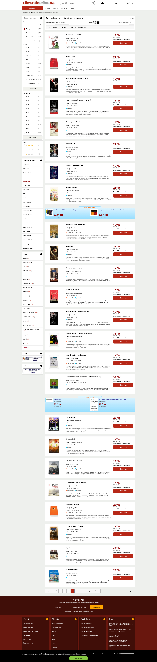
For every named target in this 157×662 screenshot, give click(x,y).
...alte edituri (26, 347)
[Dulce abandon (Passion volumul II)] (54, 324)
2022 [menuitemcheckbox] (33, 112)
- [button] (41, 18)
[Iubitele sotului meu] (54, 517)
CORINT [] (26, 279)
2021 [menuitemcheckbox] (33, 116)
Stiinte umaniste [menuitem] (27, 235)
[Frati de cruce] (54, 430)
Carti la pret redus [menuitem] (27, 173)
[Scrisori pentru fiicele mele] (54, 135)
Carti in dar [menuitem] (25, 168)
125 (85, 591)
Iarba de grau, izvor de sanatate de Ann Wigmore (119, 646)
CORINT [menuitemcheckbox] (33, 67)
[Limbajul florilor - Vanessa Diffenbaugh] (54, 346)
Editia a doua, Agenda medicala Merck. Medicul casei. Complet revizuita (119, 641)
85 (77, 591)
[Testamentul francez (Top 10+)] (54, 496)
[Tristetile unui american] (54, 474)
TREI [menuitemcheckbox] (33, 59)
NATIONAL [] (27, 271)
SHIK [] (26, 321)
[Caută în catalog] (93, 3)
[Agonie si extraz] (54, 561)
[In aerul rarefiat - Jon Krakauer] (54, 368)
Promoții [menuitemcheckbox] (33, 33)
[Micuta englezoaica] (54, 303)
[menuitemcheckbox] (33, 145)
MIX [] (25, 335)
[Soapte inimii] (54, 452)
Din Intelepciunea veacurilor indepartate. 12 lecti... (113, 399)
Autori (53, 643)
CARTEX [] (27, 291)
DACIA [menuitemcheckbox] (33, 47)
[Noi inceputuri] (54, 157)
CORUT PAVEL (26, 308)
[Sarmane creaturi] (54, 583)
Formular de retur (56, 627)
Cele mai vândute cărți (86, 623)
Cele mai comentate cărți (87, 627)
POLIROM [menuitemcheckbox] (33, 63)
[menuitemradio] (94, 22)
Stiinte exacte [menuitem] (26, 231)
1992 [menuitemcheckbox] (33, 128)
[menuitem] (32, 8)
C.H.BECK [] (27, 300)
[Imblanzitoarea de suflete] (54, 178)
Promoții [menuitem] (55, 8)
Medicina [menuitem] (25, 219)
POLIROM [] (27, 275)
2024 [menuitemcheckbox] (33, 104)
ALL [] (25, 343)
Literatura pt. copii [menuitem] (27, 210)
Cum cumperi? (27, 635)
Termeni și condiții (28, 623)
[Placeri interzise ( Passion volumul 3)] (54, 113)
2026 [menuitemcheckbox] (33, 96)
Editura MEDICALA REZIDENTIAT (106, 212)
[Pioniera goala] (54, 70)
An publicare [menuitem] (82, 27)
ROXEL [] (26, 296)
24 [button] (130, 22)
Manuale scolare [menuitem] (27, 214)
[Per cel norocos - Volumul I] (54, 539)
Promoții (54, 635)
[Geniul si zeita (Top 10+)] (54, 48)
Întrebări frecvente (28, 643)
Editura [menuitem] (72, 27)
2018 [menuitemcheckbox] (33, 132)
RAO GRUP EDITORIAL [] (30, 312)
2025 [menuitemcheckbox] (33, 100)
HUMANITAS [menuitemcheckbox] (33, 75)
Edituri (53, 639)
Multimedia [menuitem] (26, 223)
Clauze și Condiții (37, 654)
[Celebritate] (54, 259)
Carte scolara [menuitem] (26, 185)
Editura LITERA (57, 401)
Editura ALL (56, 212)
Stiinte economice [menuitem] (27, 227)
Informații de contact (57, 623)
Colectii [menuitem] (25, 193)
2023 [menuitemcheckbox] (33, 108)
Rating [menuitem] (64, 27)
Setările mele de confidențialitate (89, 635)
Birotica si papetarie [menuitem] (28, 244)
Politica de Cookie (125, 653)
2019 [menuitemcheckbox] (33, 124)
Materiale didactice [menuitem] (28, 239)
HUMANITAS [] (28, 304)
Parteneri (54, 647)
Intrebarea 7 (57, 399)
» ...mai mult (84, 49)
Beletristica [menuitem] (26, 181)
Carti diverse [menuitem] (26, 189)
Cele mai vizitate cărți (86, 631)
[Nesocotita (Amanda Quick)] (54, 237)
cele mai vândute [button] (60, 22)
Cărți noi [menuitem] (47, 8)
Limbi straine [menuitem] (26, 206)
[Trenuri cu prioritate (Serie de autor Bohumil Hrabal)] (54, 390)
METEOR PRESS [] (29, 317)
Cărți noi (54, 631)
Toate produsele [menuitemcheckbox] (33, 29)
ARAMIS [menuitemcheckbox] (33, 51)
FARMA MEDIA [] (28, 283)
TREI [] (26, 266)
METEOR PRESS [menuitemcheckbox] (33, 83)
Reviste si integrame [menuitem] (28, 248)
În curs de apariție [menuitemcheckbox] (33, 41)
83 (68, 591)
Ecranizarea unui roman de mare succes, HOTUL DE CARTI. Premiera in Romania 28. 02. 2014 (121, 624)
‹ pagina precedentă (51, 591)
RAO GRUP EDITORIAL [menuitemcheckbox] (33, 79)
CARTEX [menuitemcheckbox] (33, 71)
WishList (120, 3)
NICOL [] (26, 339)
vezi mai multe (32, 88)
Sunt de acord (78, 658)
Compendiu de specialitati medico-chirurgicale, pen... (114, 210)
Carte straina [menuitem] (26, 164)
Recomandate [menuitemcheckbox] (33, 37)
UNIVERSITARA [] (28, 325)
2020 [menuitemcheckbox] (33, 120)
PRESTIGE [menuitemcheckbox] (33, 55)
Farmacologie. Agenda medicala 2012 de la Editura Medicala (120, 635)
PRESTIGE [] (27, 262)
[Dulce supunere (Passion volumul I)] (54, 91)
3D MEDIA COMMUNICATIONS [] (31, 330)
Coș (130, 3)
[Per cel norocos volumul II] (54, 281)
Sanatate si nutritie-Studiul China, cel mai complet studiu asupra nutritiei (120, 630)
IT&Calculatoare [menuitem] (27, 202)
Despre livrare (27, 639)
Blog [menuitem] (72, 8)
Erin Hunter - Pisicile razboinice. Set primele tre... (68, 210)
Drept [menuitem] (24, 198)
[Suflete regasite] (54, 200)
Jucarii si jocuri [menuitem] (27, 177)
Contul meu (107, 3)
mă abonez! (96, 607)
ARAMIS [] (27, 258)
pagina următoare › (94, 591)
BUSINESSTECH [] (29, 287)
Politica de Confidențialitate (30, 631)
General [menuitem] (55, 27)
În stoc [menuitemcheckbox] (33, 25)
